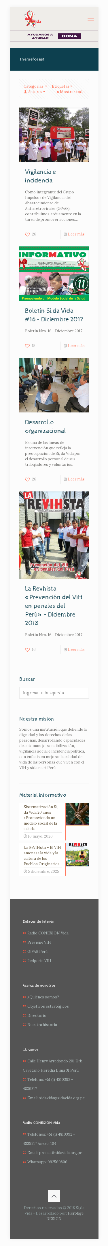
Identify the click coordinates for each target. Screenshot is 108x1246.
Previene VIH (39, 942)
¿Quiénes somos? (43, 997)
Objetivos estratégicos (48, 1006)
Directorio (36, 1015)
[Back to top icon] (54, 1196)
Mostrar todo (72, 91)
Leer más (76, 234)
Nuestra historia (42, 1024)
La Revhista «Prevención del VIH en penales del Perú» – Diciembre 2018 (53, 606)
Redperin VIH (39, 960)
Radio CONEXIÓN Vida (48, 933)
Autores (35, 91)
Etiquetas (60, 86)
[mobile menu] (91, 19)
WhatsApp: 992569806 (47, 1162)
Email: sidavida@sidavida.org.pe (56, 1098)
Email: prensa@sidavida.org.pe (54, 1152)
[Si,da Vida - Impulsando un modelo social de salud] (32, 19)
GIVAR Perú (37, 951)
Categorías (34, 86)
